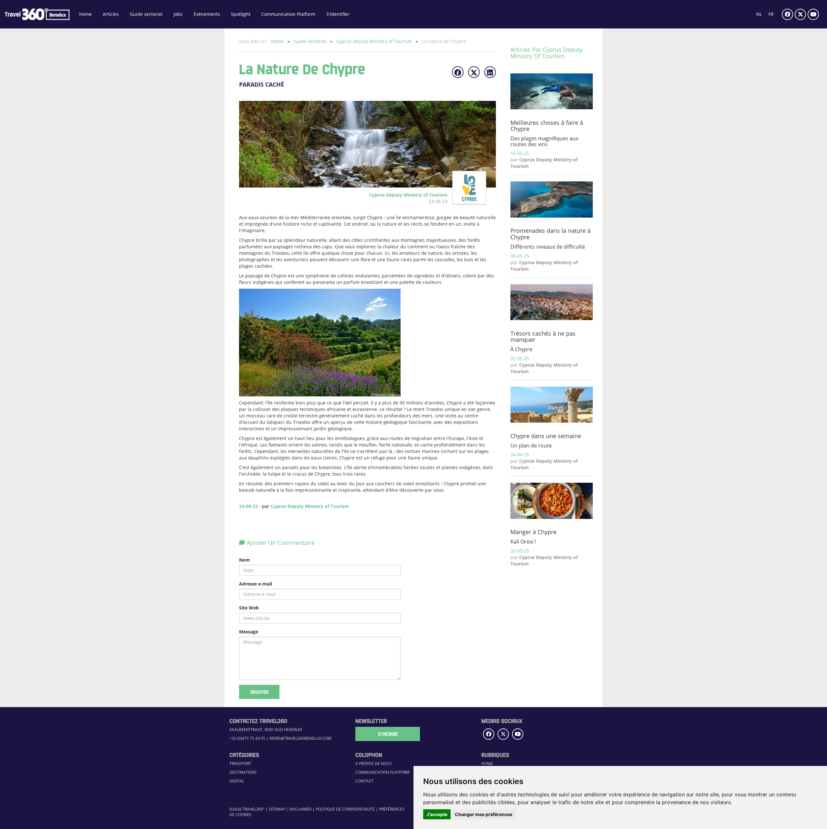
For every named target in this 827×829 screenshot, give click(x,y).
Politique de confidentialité (345, 809)
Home (85, 14)
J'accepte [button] (436, 814)
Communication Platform (288, 14)
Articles (111, 14)
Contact (364, 780)
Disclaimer (300, 809)
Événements (207, 14)
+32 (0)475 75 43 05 (247, 738)
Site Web (249, 608)
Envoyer (259, 692)
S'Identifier (338, 14)
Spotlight (240, 14)
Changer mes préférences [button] (483, 814)
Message (248, 632)
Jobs (178, 14)
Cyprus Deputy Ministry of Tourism (374, 41)
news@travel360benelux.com (300, 738)
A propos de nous (373, 763)
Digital (236, 780)
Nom (244, 560)
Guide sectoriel (146, 14)
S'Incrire (388, 734)
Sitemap (277, 809)
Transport (240, 763)
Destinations (243, 772)
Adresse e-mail (255, 584)
